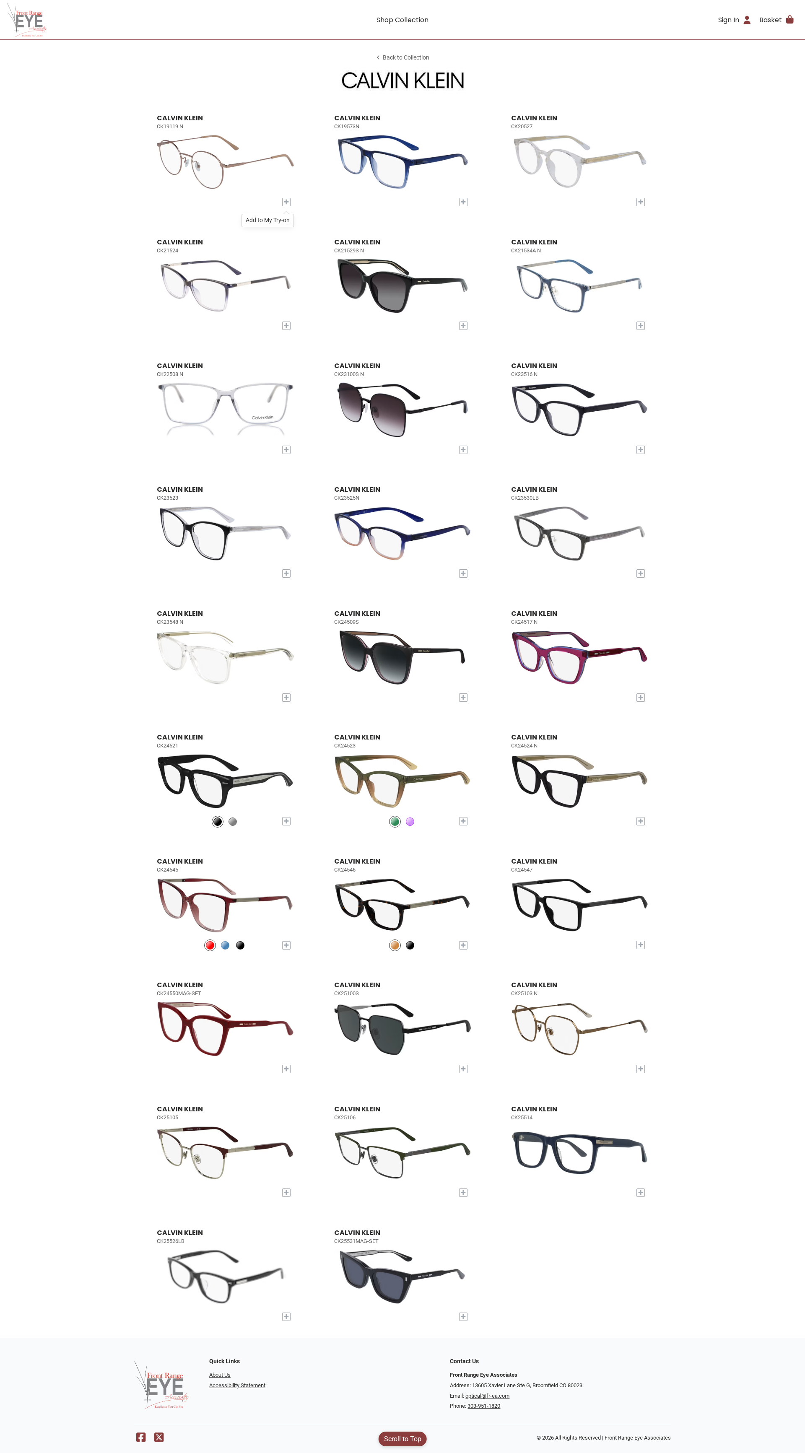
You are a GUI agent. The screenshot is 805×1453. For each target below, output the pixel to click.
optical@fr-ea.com (487, 1396)
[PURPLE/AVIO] (410, 821)
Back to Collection (406, 57)
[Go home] (106, 19)
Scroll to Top (402, 1439)
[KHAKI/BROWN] (394, 821)
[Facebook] (141, 1439)
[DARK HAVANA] (394, 945)
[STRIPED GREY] (232, 821)
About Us (220, 1375)
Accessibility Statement (237, 1385)
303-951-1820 (483, 1406)
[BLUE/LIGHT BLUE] (225, 945)
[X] (159, 1439)
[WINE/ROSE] (210, 945)
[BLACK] (217, 821)
